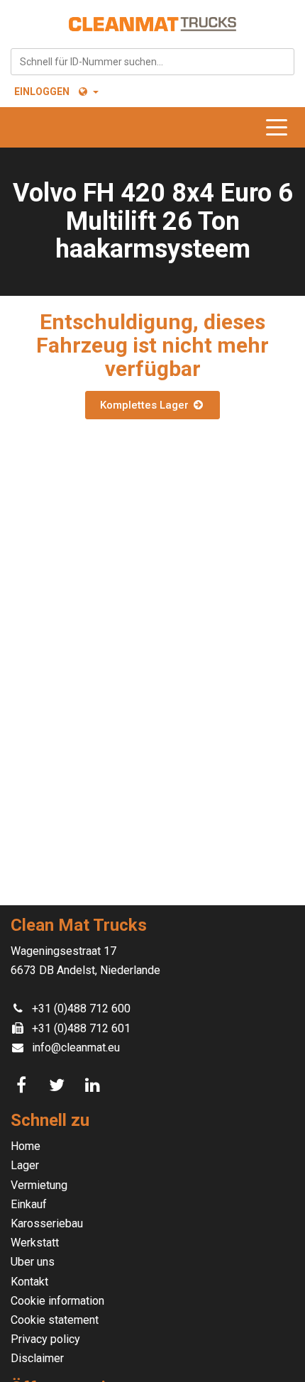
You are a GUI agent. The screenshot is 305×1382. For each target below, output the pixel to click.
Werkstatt (35, 1242)
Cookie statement (55, 1320)
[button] (87, 91)
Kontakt (29, 1281)
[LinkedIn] (94, 1085)
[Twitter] (59, 1085)
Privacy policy (45, 1339)
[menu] (280, 127)
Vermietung (39, 1185)
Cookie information (57, 1301)
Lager (25, 1165)
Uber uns (33, 1261)
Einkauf (29, 1204)
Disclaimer (37, 1358)
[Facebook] (23, 1085)
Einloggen (42, 91)
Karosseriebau (47, 1223)
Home (25, 1146)
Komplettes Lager (146, 405)
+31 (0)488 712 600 (81, 1008)
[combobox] (152, 61)
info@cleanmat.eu (76, 1047)
